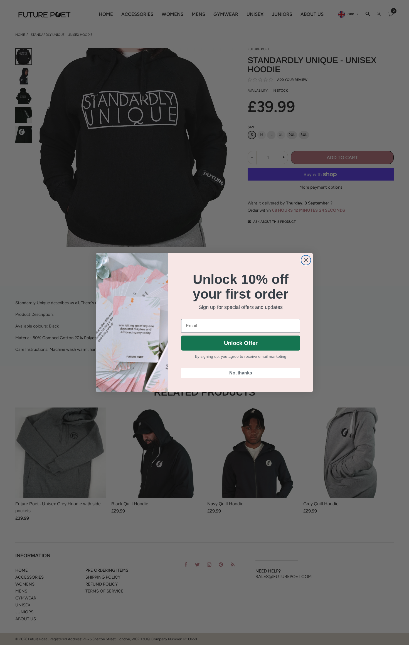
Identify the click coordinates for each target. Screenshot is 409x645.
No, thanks (240, 373)
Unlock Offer (241, 343)
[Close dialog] (306, 260)
